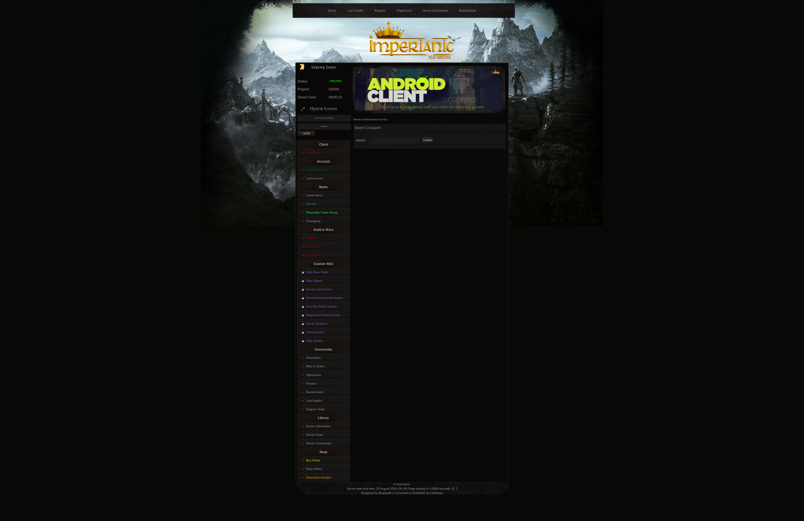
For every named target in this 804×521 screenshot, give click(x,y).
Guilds (310, 238)
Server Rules (314, 434)
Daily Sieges (314, 280)
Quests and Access (318, 289)
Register (380, 10)
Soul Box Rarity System (321, 306)
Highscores (404, 10)
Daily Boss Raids (317, 272)
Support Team (315, 409)
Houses (311, 383)
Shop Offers (314, 469)
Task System (314, 340)
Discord (311, 204)
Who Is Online (315, 366)
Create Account (316, 169)
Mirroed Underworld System (324, 298)
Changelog (313, 221)
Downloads (313, 152)
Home (332, 10)
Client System (315, 332)
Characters (313, 357)
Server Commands (318, 443)
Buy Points (313, 460)
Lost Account (314, 178)
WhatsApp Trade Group (322, 212)
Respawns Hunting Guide (323, 315)
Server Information (435, 10)
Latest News (314, 195)
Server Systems (316, 323)
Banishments (467, 10)
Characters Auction (318, 477)
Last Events (314, 255)
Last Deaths (355, 10)
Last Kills (312, 246)
